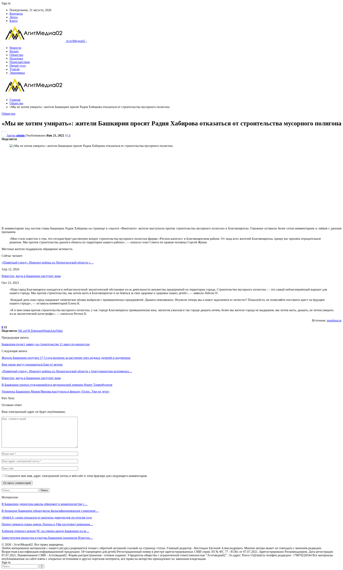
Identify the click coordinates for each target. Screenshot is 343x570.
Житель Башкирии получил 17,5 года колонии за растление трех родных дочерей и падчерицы (66, 357)
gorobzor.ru (334, 320)
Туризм (14, 69)
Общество (16, 55)
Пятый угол (18, 65)
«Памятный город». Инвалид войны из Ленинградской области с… (47, 262)
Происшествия (20, 62)
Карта (13, 20)
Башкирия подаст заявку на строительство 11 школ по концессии (46, 344)
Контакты (16, 13)
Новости (15, 47)
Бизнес (14, 51)
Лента (14, 17)
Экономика (17, 72)
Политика (16, 58)
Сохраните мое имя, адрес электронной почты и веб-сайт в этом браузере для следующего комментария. (76, 476)
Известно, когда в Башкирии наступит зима (31, 276)
